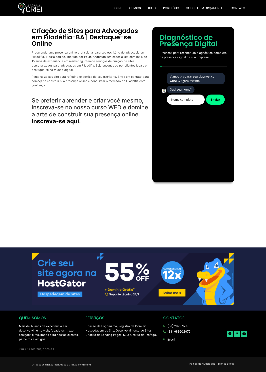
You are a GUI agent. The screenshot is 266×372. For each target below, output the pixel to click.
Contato (238, 8)
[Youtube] (244, 334)
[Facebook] (230, 334)
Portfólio (171, 8)
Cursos (135, 8)
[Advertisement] (90, 156)
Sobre (117, 8)
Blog (152, 8)
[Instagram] (237, 334)
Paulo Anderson (95, 57)
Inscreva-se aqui (55, 121)
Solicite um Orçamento (204, 8)
